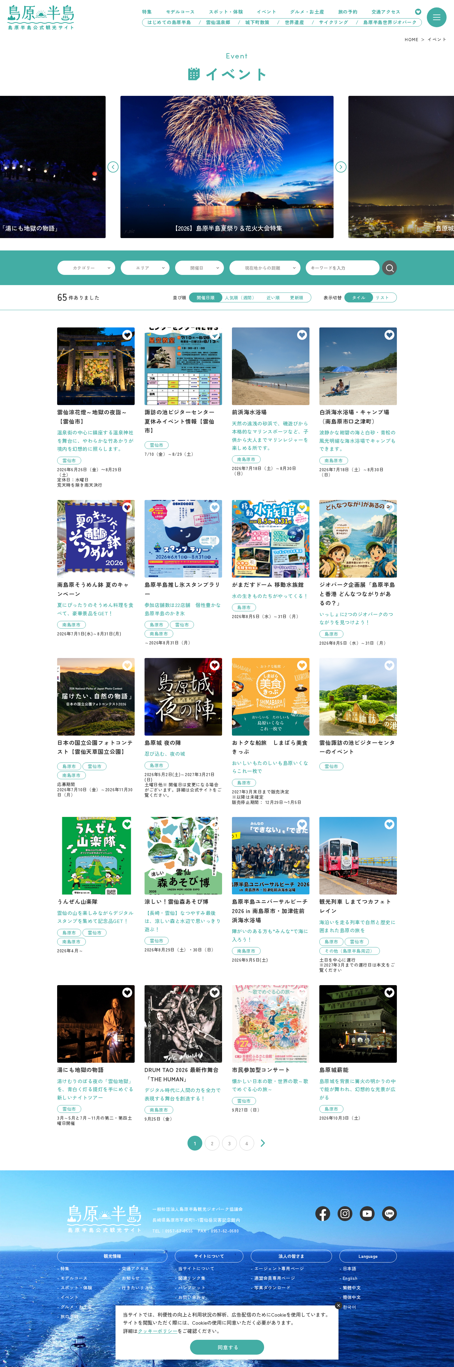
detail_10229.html (183, 728)
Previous (113, 167)
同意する (228, 1347)
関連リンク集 (191, 1278)
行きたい (127, 335)
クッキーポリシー (157, 1331)
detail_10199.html (358, 714)
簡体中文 (352, 1297)
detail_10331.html (183, 1053)
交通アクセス (386, 11)
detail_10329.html (183, 884)
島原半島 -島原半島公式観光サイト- (40, 17)
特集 (147, 11)
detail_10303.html (96, 407)
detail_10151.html (96, 1055)
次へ (263, 1143)
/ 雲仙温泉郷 (214, 22)
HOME (411, 39)
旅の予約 (348, 11)
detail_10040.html (358, 402)
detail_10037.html (270, 401)
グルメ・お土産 (307, 11)
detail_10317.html (270, 559)
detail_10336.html (270, 1048)
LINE (389, 1213)
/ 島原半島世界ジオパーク (389, 22)
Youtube (367, 1213)
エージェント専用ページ (279, 1268)
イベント (266, 11)
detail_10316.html (358, 573)
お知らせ (131, 1278)
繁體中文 (352, 1287)
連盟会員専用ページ (274, 1278)
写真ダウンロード (272, 1287)
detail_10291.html (270, 731)
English (350, 1278)
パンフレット (191, 1287)
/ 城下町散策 (254, 22)
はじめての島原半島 (166, 22)
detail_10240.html (270, 890)
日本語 (349, 1268)
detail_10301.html (96, 885)
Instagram (345, 1213)
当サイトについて (196, 1268)
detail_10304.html (96, 727)
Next (341, 167)
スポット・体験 (226, 11)
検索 (389, 267)
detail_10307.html (183, 572)
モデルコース (180, 11)
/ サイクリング (330, 22)
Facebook (322, 1213)
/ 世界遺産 (290, 22)
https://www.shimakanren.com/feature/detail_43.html (227, 167)
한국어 (349, 1307)
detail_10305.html (183, 392)
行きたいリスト (418, 11)
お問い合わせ (191, 1297)
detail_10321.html (358, 895)
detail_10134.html (358, 1053)
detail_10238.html (96, 568)
